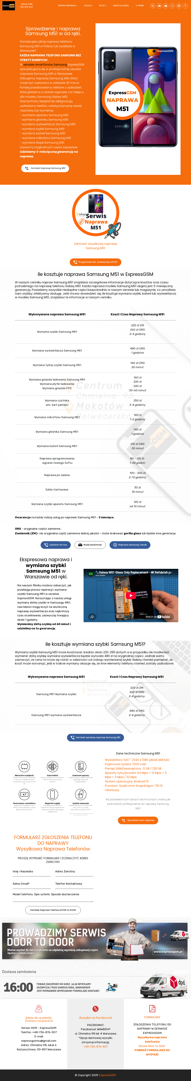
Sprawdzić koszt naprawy (140, 820)
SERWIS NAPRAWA (67, 5)
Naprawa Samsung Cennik (132, 544)
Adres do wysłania (38, 1018)
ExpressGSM (107, 1075)
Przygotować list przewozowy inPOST (98, 262)
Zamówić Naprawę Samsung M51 (48, 168)
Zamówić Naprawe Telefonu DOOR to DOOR (53, 910)
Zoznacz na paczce (39, 1021)
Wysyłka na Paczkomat (95, 1018)
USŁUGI (87, 5)
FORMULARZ (152, 1017)
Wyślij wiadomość (92, 544)
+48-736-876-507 (95, 1046)
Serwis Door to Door (152, 1046)
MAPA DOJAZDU (121, 5)
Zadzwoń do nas (58, 544)
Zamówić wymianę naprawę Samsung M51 (98, 737)
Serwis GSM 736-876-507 (29, 6)
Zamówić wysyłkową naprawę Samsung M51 (95, 246)
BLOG (102, 5)
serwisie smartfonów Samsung (45, 65)
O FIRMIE (140, 5)
